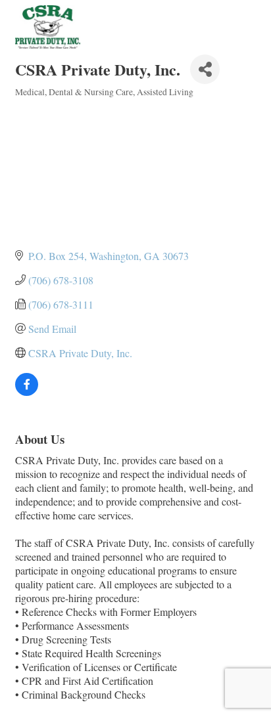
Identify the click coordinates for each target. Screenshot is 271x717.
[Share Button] (205, 69)
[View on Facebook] (26, 392)
